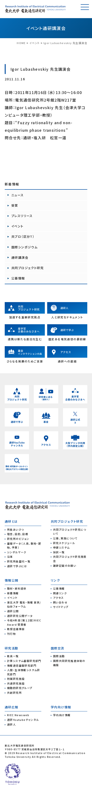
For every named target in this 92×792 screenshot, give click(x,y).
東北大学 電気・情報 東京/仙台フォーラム (24, 604)
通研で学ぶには (17, 566)
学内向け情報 (62, 715)
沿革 (10, 556)
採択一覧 (59, 552)
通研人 (11, 724)
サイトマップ (60, 607)
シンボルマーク (16, 552)
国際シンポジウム (24, 247)
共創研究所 (14, 692)
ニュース (17, 195)
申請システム (61, 547)
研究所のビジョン (18, 539)
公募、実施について (65, 538)
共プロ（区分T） (22, 236)
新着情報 (13, 593)
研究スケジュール (64, 543)
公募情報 (18, 278)
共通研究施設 (16, 683)
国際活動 (59, 656)
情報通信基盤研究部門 (21, 665)
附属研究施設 (16, 679)
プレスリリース (22, 215)
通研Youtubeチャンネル (23, 720)
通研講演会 (54, 28)
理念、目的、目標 (17, 534)
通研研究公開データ (20, 616)
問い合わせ (60, 602)
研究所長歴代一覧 (18, 561)
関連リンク (60, 593)
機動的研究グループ (20, 688)
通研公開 (13, 611)
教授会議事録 (16, 629)
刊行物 (11, 634)
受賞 (14, 205)
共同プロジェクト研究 (27, 268)
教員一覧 (13, 656)
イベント (34, 28)
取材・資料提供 (16, 588)
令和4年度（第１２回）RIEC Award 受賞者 (24, 622)
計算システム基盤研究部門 (24, 661)
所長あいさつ (15, 529)
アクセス (58, 597)
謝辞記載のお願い (64, 565)
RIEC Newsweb (18, 715)
